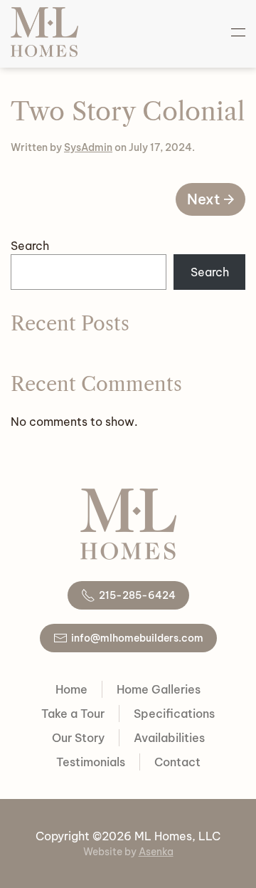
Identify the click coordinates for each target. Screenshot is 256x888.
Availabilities (169, 738)
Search (30, 246)
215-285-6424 (137, 595)
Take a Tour (73, 713)
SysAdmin (88, 147)
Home (71, 689)
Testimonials (90, 762)
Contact (177, 762)
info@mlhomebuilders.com (137, 638)
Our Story (78, 738)
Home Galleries (159, 689)
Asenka (156, 851)
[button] (238, 32)
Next (203, 199)
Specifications (174, 713)
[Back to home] (44, 32)
